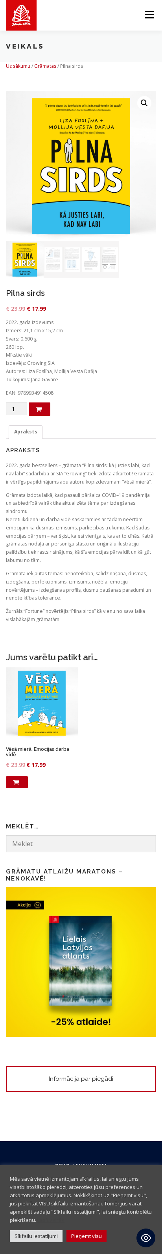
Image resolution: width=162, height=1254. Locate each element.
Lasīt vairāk (50, 1219)
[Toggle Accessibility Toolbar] (146, 1238)
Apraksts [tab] (25, 431)
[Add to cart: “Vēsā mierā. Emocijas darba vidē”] (17, 782)
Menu (148, 14)
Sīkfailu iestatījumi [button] (36, 1236)
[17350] (39, 409)
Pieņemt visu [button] (86, 1236)
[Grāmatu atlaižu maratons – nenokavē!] (81, 961)
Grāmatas (45, 66)
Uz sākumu (18, 66)
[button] (144, 103)
